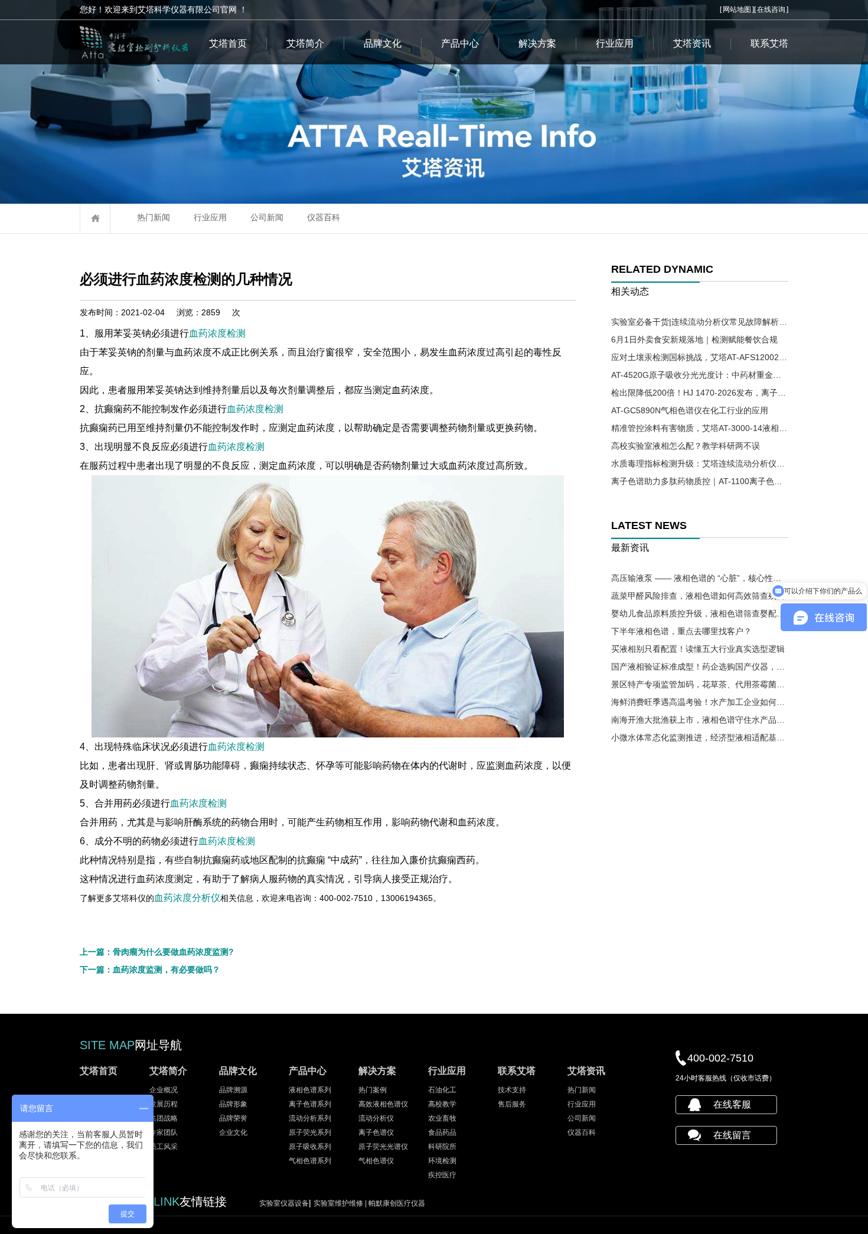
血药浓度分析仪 (187, 898)
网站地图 (737, 9)
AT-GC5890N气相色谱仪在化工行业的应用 (689, 410)
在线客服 (732, 1104)
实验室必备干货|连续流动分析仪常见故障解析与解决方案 (699, 322)
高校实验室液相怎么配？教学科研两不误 (685, 445)
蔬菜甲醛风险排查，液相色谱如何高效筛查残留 (698, 595)
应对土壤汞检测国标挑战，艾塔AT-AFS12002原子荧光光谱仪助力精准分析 (699, 357)
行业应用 (615, 43)
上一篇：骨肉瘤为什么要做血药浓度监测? (157, 951)
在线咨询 (771, 9)
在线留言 (732, 1135)
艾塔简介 (305, 43)
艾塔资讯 (692, 43)
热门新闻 (153, 217)
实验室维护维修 (341, 1203)
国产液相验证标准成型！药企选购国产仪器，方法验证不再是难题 (699, 666)
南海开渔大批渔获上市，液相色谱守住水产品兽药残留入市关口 (699, 719)
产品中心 (460, 43)
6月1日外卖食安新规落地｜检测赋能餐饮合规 (694, 339)
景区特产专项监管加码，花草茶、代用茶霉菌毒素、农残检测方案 (699, 684)
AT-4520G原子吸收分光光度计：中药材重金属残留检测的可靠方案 (699, 375)
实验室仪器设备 (284, 1203)
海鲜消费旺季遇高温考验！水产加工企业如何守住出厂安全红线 (699, 702)
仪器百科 (323, 217)
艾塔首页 (228, 43)
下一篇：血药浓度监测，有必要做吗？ (150, 969)
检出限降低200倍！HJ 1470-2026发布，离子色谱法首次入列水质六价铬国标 (699, 392)
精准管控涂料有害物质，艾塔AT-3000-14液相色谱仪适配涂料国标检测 (699, 428)
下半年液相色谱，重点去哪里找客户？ (681, 631)
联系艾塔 (769, 43)
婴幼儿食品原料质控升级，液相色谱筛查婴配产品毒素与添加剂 (699, 613)
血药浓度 (208, 333)
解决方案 (537, 43)
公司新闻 (266, 217)
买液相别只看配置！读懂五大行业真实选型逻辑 (698, 649)
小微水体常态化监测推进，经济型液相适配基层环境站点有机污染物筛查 (699, 737)
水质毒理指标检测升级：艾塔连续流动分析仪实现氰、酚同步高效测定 (699, 463)
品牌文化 (383, 43)
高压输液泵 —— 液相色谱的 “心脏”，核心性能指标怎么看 (699, 578)
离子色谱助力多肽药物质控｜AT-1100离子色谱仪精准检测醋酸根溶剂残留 (699, 481)
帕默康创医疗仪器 (396, 1203)
